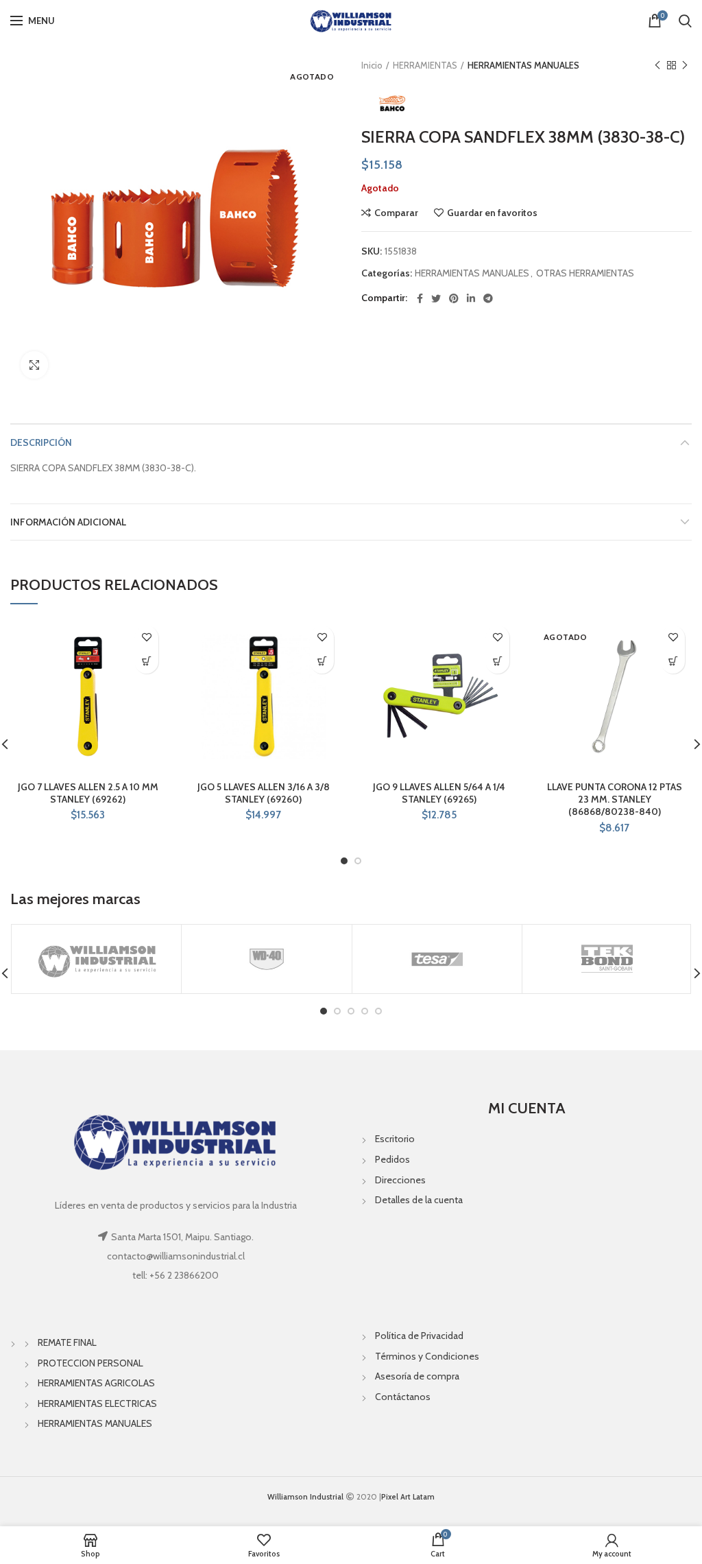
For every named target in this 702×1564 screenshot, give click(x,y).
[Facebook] (420, 298)
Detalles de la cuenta (419, 1200)
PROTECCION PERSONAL (90, 1363)
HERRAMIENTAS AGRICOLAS (96, 1383)
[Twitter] (436, 298)
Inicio (372, 65)
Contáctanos (403, 1396)
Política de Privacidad (419, 1335)
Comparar (396, 212)
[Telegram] (488, 298)
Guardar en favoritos (492, 212)
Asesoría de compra (417, 1376)
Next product (685, 65)
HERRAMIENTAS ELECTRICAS (97, 1403)
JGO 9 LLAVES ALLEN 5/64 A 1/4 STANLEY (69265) (439, 793)
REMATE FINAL (67, 1342)
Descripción (41, 442)
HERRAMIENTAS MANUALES (523, 65)
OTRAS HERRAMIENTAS (585, 273)
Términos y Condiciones (427, 1356)
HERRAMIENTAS (425, 65)
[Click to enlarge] (34, 365)
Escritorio (395, 1139)
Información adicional (68, 522)
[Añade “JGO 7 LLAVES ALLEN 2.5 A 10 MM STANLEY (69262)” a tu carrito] (146, 662)
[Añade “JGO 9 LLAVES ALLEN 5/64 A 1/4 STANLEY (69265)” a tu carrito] (497, 662)
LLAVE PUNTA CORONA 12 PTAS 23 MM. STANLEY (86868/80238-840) (614, 799)
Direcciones (400, 1180)
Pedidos (392, 1159)
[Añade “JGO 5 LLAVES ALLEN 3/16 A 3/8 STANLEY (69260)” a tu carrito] (322, 662)
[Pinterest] (454, 298)
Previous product (657, 65)
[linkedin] (471, 298)
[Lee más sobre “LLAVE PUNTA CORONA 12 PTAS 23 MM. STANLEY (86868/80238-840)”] (673, 662)
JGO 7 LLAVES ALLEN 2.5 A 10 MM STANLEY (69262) (88, 793)
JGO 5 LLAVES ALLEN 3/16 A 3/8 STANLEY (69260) (263, 793)
